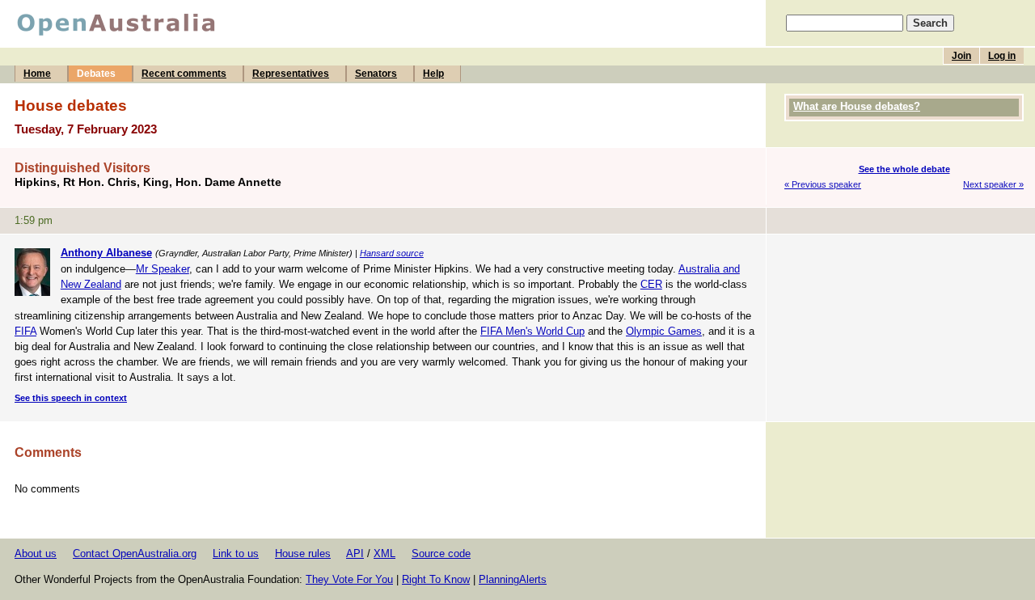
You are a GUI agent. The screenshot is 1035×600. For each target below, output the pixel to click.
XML (384, 553)
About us (36, 553)
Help (433, 73)
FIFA (25, 331)
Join (961, 55)
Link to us (236, 553)
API (355, 553)
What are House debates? (856, 106)
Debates (96, 73)
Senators (376, 73)
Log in (1002, 55)
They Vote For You (349, 579)
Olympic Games (664, 331)
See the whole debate (904, 169)
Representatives (290, 73)
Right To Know (436, 579)
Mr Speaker (162, 269)
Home (37, 73)
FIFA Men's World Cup (532, 331)
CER (651, 284)
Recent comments (184, 73)
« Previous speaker (822, 184)
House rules (303, 553)
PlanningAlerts (513, 579)
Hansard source (392, 253)
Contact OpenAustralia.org (134, 553)
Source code (441, 553)
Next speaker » (993, 184)
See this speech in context (71, 398)
